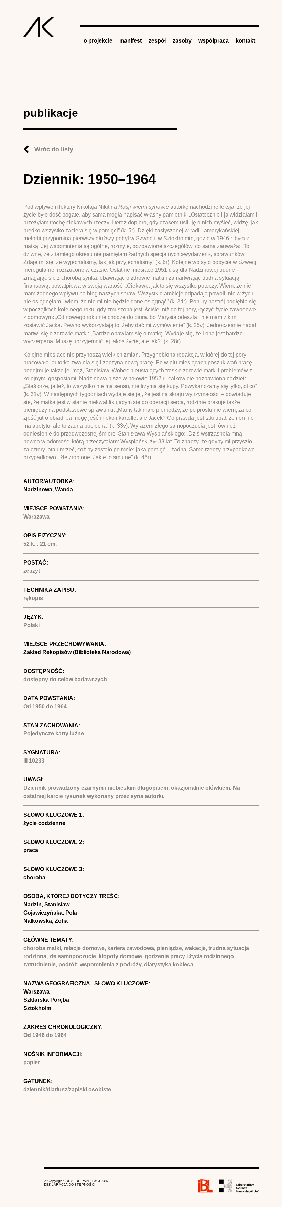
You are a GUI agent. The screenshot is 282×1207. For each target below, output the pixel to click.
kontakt (245, 41)
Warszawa (36, 992)
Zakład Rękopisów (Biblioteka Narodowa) (77, 652)
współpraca (213, 41)
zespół (157, 41)
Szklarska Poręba (46, 1000)
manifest (130, 41)
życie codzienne (44, 823)
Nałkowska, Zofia (45, 921)
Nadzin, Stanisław (46, 904)
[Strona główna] (38, 27)
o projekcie (98, 41)
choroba (34, 877)
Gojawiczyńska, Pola (50, 913)
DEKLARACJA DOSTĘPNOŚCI (70, 1184)
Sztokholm (37, 1008)
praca (30, 850)
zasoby (182, 41)
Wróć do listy (53, 149)
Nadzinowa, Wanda (48, 489)
